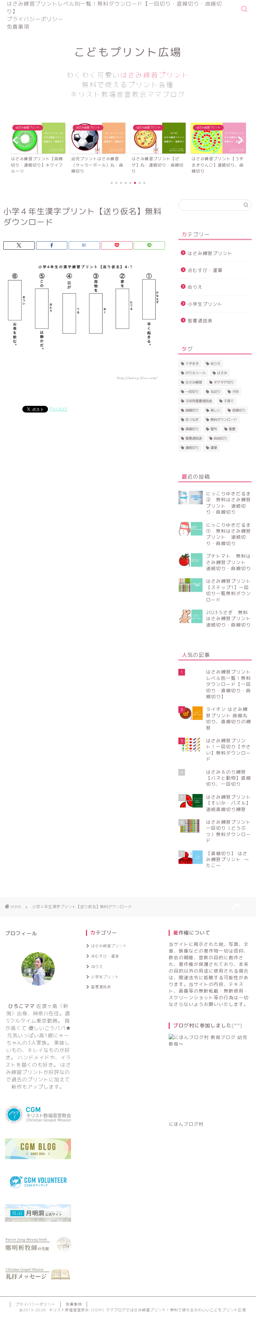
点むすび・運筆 (205, 270)
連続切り (192, 447)
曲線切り (192, 410)
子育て (229, 401)
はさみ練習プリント (210, 253)
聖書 (232, 429)
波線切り (238, 410)
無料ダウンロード (223, 419)
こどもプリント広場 (128, 71)
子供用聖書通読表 (198, 401)
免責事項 (18, 26)
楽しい (215, 410)
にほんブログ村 (186, 1124)
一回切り (192, 391)
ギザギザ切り (224, 382)
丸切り (215, 391)
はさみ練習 (193, 382)
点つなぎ (192, 419)
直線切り (192, 429)
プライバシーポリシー (35, 19)
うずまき (192, 363)
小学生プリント (205, 304)
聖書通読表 (200, 320)
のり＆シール (195, 372)
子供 (235, 391)
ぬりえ (195, 287)
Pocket (59, 408)
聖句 (213, 429)
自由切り (220, 438)
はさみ (222, 372)
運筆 (213, 447)
